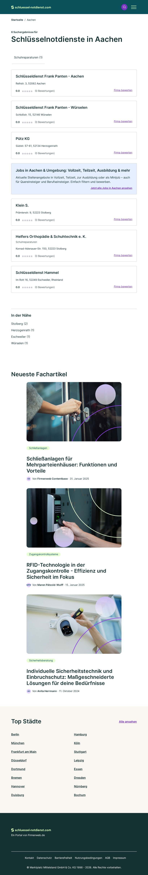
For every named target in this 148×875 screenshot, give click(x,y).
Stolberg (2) (19, 323)
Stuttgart (80, 751)
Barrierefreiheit (63, 857)
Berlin (15, 734)
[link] (74, 83)
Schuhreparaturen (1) (28, 57)
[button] (124, 7)
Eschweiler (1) (20, 336)
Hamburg (80, 734)
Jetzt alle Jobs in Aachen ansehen (111, 187)
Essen (78, 769)
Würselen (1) (19, 343)
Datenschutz (44, 857)
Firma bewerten (123, 90)
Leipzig (79, 760)
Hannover (18, 786)
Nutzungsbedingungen (88, 857)
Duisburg (17, 795)
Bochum (80, 795)
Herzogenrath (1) (22, 330)
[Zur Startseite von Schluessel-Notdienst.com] (31, 7)
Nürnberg (80, 786)
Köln (77, 743)
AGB (107, 857)
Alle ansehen (128, 721)
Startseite (17, 19)
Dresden (80, 777)
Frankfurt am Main (23, 751)
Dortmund (18, 769)
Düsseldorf (19, 760)
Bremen (16, 777)
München (17, 743)
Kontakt (29, 857)
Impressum (119, 857)
